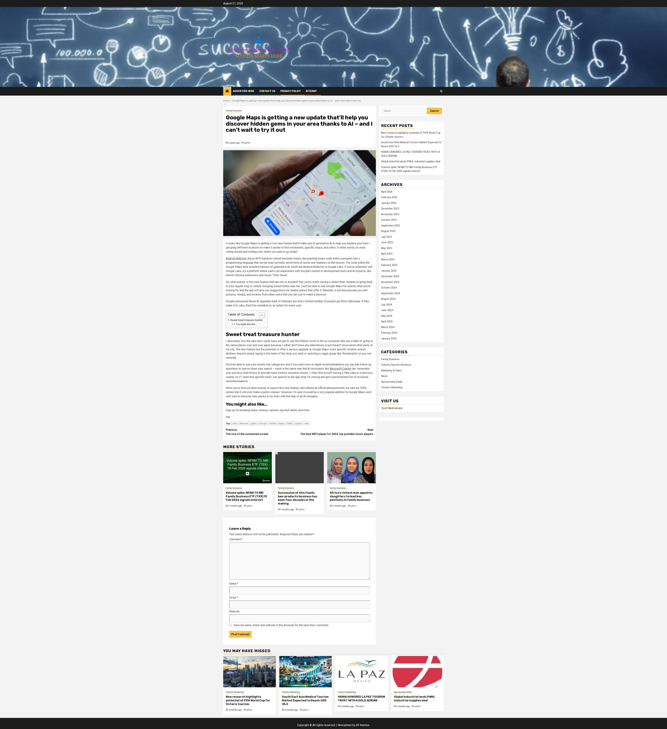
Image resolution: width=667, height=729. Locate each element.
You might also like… (246, 324)
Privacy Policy (290, 91)
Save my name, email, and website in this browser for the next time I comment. (281, 625)
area (235, 423)
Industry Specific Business (396, 364)
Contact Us (267, 91)
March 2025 (387, 259)
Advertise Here (243, 91)
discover (244, 423)
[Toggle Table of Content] (260, 315)
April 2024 (386, 321)
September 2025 (390, 225)
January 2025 (388, 270)
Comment (236, 539)
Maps (282, 423)
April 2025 (386, 253)
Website (234, 611)
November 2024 (390, 282)
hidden (272, 423)
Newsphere (345, 725)
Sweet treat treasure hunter (246, 320)
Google (263, 423)
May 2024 (386, 315)
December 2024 (390, 276)
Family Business (234, 110)
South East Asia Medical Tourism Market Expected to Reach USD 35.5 (305, 700)
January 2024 (388, 338)
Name (233, 583)
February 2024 (389, 333)
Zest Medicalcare (391, 408)
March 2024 (387, 327)
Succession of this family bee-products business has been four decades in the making (297, 498)
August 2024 (388, 299)
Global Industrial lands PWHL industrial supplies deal (410, 161)
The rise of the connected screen (247, 432)
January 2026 (388, 203)
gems (254, 423)
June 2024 (387, 310)
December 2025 (390, 208)
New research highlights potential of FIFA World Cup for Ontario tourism (248, 700)
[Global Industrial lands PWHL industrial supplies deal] (417, 671)
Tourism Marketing (391, 387)
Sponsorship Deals (391, 381)
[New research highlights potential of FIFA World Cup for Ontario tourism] (249, 671)
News (384, 376)
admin (247, 143)
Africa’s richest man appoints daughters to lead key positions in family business (351, 496)
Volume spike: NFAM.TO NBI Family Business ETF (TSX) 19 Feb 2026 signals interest (246, 496)
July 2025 (386, 236)
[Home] (227, 91)
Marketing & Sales (391, 370)
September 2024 (390, 293)
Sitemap (311, 91)
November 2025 (390, 214)
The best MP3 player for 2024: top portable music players (336, 432)
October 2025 (389, 220)
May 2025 (386, 248)
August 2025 (388, 231)
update (298, 423)
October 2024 (389, 287)
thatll (289, 423)
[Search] (441, 91)
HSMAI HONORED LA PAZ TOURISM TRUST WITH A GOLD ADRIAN (361, 698)
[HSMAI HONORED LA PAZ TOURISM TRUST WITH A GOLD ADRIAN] (361, 671)
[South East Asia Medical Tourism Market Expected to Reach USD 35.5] (305, 671)
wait (306, 423)
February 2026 (389, 197)
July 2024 (386, 304)
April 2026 (386, 191)
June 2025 (387, 242)
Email (233, 597)
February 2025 (389, 265)
